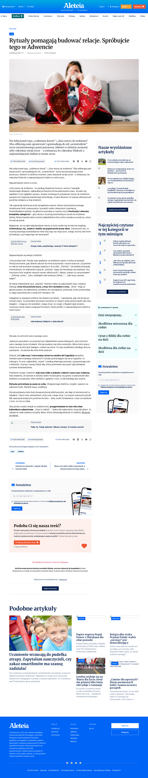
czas (12, 451)
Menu (5, 16)
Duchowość (48, 16)
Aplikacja (73, 732)
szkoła (14, 618)
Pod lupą (72, 16)
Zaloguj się (115, 7)
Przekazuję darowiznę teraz (25, 542)
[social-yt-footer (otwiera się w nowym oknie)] (67, 763)
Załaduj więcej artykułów (117, 210)
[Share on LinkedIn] (78, 161)
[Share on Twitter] (82, 161)
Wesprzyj (138, 6)
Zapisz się (16, 508)
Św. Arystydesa (82, 10)
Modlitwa (16, 16)
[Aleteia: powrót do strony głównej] (74, 5)
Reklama (73, 741)
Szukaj (31, 7)
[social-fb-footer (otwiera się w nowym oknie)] (72, 763)
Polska (142, 16)
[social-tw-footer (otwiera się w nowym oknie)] (76, 763)
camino (114, 663)
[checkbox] (12, 501)
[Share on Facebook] (74, 161)
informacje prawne (67, 770)
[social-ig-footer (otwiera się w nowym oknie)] (81, 763)
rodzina (21, 451)
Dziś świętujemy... (110, 315)
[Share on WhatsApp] (90, 161)
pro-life (81, 661)
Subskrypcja (74, 735)
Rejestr (124, 6)
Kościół (105, 16)
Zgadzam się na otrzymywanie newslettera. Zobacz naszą (40, 502)
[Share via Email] (86, 161)
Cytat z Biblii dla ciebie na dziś (114, 337)
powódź (81, 618)
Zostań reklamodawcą (84, 770)
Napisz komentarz (50, 588)
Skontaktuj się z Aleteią (102, 770)
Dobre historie (34, 16)
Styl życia (60, 16)
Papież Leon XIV (118, 16)
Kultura (82, 16)
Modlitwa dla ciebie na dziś (114, 350)
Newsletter (74, 728)
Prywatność (116, 770)
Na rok (91, 728)
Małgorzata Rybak (34, 53)
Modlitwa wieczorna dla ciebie (115, 325)
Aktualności (94, 16)
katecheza (115, 618)
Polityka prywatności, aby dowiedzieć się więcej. (116, 387)
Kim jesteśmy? (54, 770)
